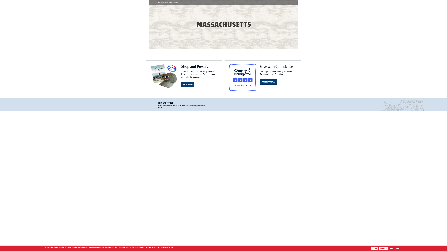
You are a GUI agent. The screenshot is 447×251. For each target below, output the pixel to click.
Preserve (165, 2)
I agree (374, 248)
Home (160, 2)
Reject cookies (395, 248)
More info (383, 248)
